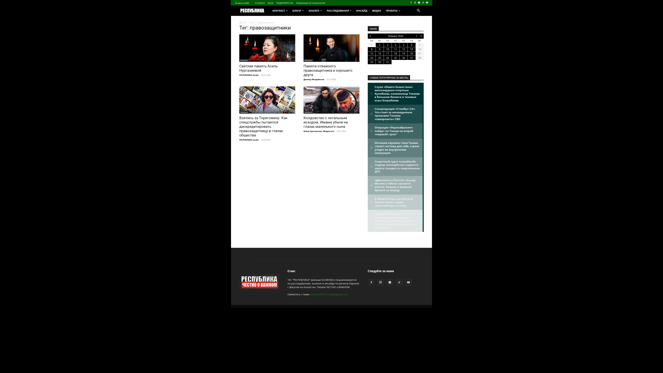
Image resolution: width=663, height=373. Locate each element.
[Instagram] (415, 3)
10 (387, 49)
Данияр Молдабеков (314, 79)
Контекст (244, 60)
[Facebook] (411, 3)
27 (411, 57)
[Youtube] (427, 3)
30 (379, 62)
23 (379, 57)
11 (395, 49)
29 (371, 62)
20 (411, 53)
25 (395, 57)
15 (371, 53)
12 (403, 49)
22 (371, 57)
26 (403, 57)
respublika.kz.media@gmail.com (329, 294)
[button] (418, 11)
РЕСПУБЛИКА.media (249, 75)
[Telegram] (419, 3)
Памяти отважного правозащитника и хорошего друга (328, 70)
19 (403, 53)
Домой (242, 22)
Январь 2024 (395, 36)
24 (387, 57)
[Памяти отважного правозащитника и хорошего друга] (331, 48)
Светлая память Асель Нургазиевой (258, 68)
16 (379, 53)
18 (395, 53)
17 (387, 53)
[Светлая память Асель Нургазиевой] (267, 48)
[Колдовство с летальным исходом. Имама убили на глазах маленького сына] (331, 100)
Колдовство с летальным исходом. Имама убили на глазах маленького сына (326, 122)
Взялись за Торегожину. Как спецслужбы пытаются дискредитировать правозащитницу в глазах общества (263, 126)
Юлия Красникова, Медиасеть (319, 131)
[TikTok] (423, 3)
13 (411, 49)
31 (387, 62)
